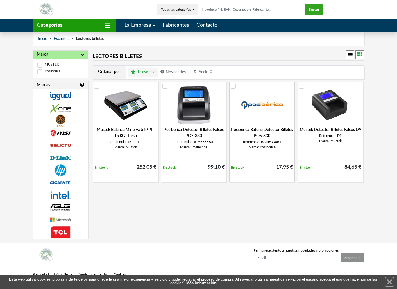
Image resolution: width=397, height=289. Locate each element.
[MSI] (60, 133)
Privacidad (41, 274)
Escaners (61, 39)
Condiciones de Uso (93, 274)
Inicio (42, 39)
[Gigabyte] (60, 183)
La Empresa (137, 25)
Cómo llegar (63, 274)
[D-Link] (60, 158)
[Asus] (60, 207)
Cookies (120, 274)
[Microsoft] (60, 220)
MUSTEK (52, 64)
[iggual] (60, 95)
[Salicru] (60, 145)
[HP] (60, 170)
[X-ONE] (60, 108)
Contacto (206, 25)
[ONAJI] (60, 120)
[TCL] (60, 232)
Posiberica (52, 71)
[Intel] (60, 195)
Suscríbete (352, 257)
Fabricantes (176, 25)
